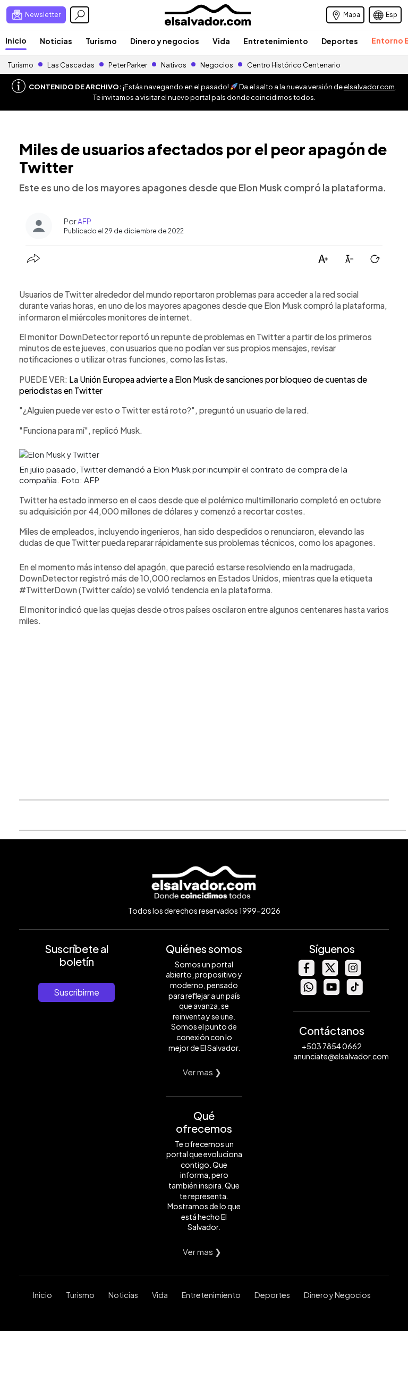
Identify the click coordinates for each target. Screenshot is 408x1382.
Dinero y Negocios (337, 1295)
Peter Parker (128, 65)
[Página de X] (329, 973)
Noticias (56, 41)
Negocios (216, 65)
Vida (221, 41)
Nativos (173, 65)
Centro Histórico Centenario (294, 65)
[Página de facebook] (306, 973)
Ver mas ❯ (202, 1072)
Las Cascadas (71, 65)
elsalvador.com (369, 86)
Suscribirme (76, 992)
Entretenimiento (275, 41)
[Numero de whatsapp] (308, 992)
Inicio (16, 40)
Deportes (339, 41)
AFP (84, 221)
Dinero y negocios (164, 41)
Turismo (101, 41)
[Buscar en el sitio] (79, 14)
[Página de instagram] (352, 973)
